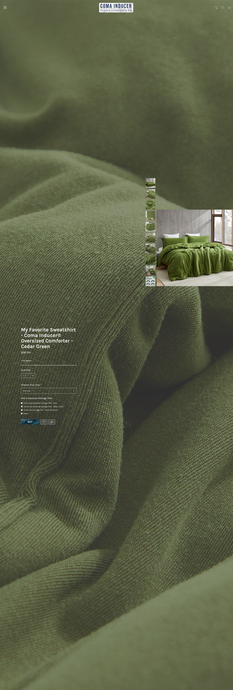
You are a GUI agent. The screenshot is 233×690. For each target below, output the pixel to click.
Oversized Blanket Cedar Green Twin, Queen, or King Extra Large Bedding (150, 237)
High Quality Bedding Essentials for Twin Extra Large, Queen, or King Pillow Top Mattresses (150, 205)
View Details (26, 360)
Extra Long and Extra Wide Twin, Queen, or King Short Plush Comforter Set (150, 259)
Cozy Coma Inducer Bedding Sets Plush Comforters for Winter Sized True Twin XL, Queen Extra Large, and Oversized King (150, 226)
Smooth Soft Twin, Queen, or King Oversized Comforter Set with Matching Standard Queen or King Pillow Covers (150, 281)
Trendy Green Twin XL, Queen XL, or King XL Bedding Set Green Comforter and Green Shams (150, 183)
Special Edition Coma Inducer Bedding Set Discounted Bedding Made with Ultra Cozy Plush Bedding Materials (150, 270)
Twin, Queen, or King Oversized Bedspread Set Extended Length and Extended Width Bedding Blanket (150, 216)
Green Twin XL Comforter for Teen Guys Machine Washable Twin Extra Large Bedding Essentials (150, 248)
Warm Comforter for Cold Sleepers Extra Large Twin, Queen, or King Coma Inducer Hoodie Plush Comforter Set (150, 194)
